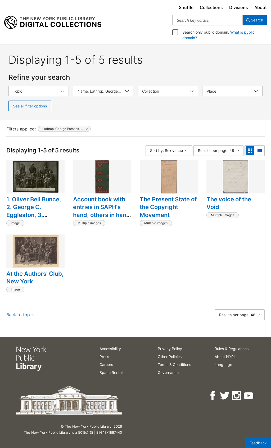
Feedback (258, 443)
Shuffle (186, 7)
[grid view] (250, 150)
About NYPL (225, 356)
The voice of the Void (228, 203)
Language (223, 364)
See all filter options (30, 106)
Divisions (238, 7)
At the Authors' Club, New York (35, 277)
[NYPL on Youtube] (249, 396)
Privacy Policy (170, 348)
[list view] (259, 150)
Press (104, 356)
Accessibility (110, 348)
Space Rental (111, 372)
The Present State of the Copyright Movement (168, 207)
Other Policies (170, 356)
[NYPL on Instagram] (237, 396)
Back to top (18, 314)
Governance (168, 372)
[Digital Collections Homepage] (52, 22)
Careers (106, 364)
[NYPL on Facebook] (213, 396)
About (260, 7)
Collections (211, 7)
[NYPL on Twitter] (225, 396)
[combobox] (207, 20)
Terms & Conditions (174, 364)
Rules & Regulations (232, 348)
